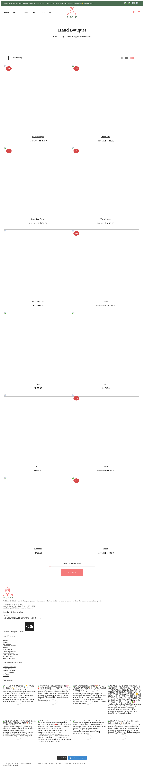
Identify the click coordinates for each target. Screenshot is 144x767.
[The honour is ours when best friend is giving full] (54, 737)
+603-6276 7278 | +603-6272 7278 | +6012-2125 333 (22, 618)
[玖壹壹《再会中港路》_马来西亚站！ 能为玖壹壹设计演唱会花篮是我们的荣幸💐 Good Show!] (19, 737)
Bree (106, 466)
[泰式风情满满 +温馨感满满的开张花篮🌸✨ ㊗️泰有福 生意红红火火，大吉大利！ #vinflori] (54, 702)
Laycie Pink (105, 136)
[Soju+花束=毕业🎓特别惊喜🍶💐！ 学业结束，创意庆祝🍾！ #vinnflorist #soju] (19, 702)
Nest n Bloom (38, 301)
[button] (137, 12)
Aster (38, 384)
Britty (38, 466)
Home (55, 36)
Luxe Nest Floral (38, 219)
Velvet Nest (105, 219)
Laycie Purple (38, 136)
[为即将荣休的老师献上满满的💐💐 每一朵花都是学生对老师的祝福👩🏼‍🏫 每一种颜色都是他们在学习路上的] (89, 702)
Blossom (38, 549)
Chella (105, 301)
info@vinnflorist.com (16, 612)
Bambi (105, 549)
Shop (62, 36)
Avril (105, 384)
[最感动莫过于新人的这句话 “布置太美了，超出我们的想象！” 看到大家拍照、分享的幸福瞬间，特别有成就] (124, 702)
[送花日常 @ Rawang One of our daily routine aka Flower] (124, 737)
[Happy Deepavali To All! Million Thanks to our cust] (89, 737)
